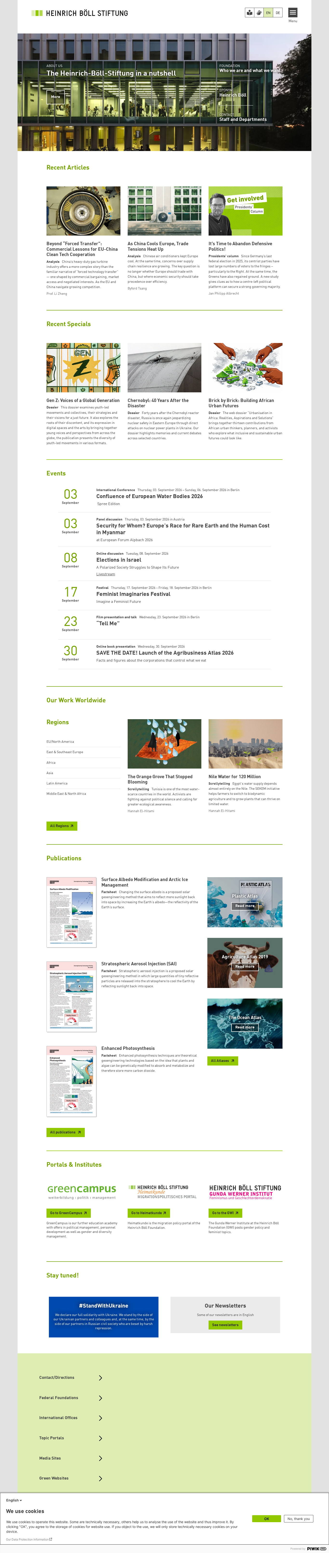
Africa (50, 762)
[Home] (80, 12)
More (55, 97)
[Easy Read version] (249, 12)
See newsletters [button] (225, 1325)
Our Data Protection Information (27, 1539)
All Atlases (220, 1061)
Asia (49, 773)
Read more (245, 906)
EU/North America (60, 742)
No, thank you (299, 1519)
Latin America (56, 783)
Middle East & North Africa (66, 794)
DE (278, 13)
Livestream (105, 574)
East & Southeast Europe (64, 752)
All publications (63, 1132)
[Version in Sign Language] (258, 12)
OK (266, 1519)
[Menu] (293, 12)
